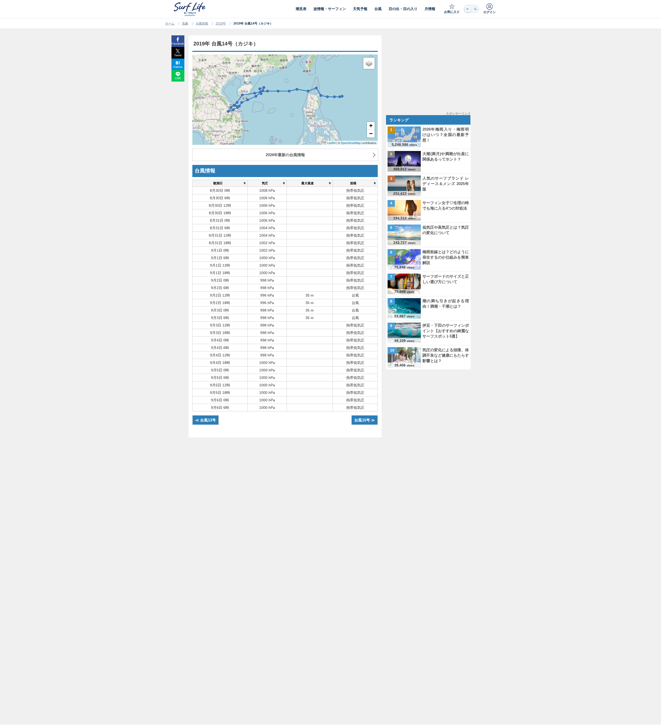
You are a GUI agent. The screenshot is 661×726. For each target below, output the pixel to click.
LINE (178, 78)
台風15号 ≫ (364, 420)
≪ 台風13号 (205, 420)
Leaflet (331, 143)
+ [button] (371, 125)
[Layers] (369, 63)
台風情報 (202, 23)
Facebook (177, 43)
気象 (185, 23)
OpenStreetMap (351, 143)
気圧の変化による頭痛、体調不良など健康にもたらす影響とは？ (445, 355)
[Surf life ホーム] (190, 9)
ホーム (170, 23)
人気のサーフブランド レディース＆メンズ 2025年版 (445, 183)
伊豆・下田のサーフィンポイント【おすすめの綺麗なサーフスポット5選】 (445, 330)
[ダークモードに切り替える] (471, 9)
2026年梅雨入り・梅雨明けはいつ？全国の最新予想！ (445, 134)
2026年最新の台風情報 (285, 155)
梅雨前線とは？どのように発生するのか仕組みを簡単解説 (445, 257)
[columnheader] (219, 183)
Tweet (178, 55)
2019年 (221, 23)
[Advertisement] (429, 71)
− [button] (371, 133)
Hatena (177, 66)
